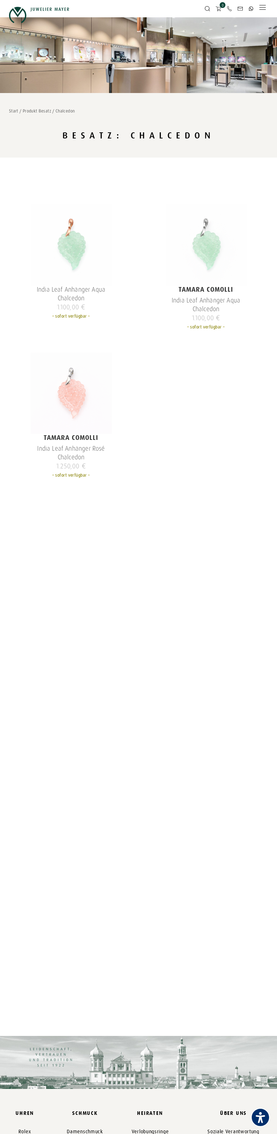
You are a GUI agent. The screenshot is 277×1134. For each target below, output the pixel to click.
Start (13, 111)
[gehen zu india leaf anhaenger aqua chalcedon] (206, 245)
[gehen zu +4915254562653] (251, 8)
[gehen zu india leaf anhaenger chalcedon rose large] (71, 393)
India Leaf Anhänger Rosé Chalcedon (71, 453)
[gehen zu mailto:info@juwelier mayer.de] (240, 8)
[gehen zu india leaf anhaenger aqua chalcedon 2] (71, 245)
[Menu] (262, 9)
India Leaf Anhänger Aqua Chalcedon (71, 294)
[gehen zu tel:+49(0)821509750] (229, 8)
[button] (207, 9)
